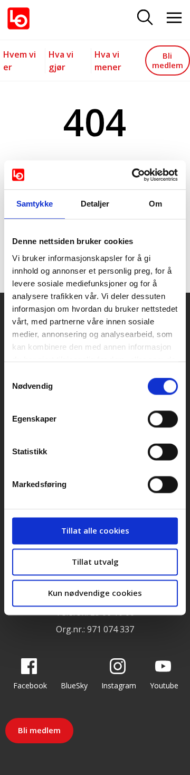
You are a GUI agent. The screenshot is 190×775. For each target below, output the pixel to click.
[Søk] (145, 18)
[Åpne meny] (174, 18)
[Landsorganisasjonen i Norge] (18, 18)
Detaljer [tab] (95, 203)
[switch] (163, 418)
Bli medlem (167, 60)
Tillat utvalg (95, 561)
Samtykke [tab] (34, 203)
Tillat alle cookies (95, 530)
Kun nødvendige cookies (95, 592)
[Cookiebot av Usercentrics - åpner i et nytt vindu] (134, 175)
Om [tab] (155, 203)
